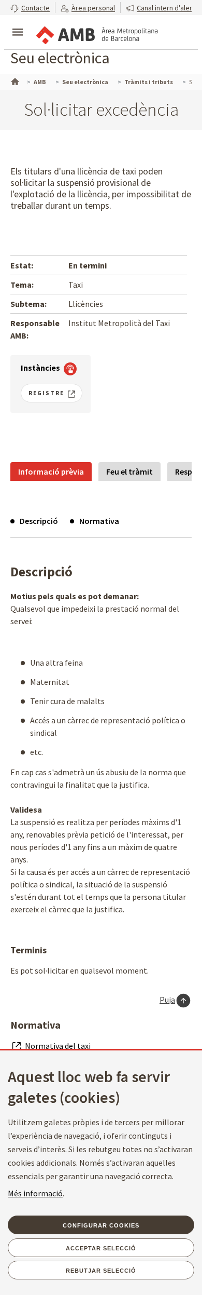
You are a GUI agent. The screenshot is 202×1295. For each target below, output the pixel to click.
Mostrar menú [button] (17, 23)
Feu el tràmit (129, 471)
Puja (167, 999)
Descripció (39, 521)
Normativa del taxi (58, 1046)
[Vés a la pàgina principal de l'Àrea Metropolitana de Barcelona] (96, 33)
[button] (30, 7)
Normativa (99, 521)
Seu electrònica (60, 58)
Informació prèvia (51, 471)
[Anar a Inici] (14, 80)
